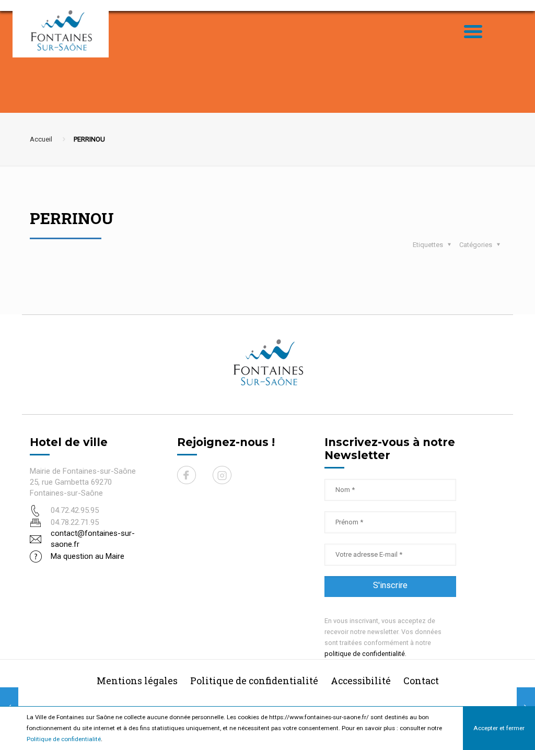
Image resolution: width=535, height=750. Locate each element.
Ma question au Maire (87, 556)
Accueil (41, 139)
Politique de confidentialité (64, 739)
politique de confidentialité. (365, 654)
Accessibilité (361, 680)
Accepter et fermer (499, 728)
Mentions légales (137, 680)
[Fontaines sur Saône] (65, 30)
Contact (421, 680)
